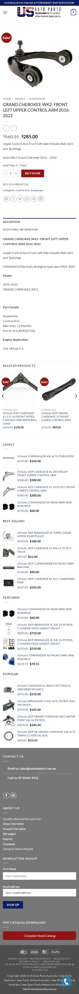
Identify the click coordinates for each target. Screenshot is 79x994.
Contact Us (40, 970)
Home (7, 98)
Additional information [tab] (20, 229)
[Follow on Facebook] (6, 795)
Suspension (37, 98)
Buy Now (32, 173)
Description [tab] (11, 221)
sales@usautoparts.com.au (38, 768)
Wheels (20, 98)
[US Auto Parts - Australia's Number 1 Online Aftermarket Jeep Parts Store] (39, 12)
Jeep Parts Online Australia (33, 980)
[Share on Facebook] (13, 199)
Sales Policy (61, 958)
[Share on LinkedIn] (41, 199)
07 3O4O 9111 (28, 778)
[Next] (76, 403)
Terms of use (51, 961)
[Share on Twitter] (20, 199)
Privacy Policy (18, 958)
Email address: (11, 886)
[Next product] (6, 128)
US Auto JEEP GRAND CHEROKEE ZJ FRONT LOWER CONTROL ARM (56, 416)
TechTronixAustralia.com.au (39, 989)
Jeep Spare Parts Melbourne (38, 984)
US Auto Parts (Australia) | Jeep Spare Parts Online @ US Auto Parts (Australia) (39, 966)
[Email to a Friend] (27, 199)
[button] (5, 12)
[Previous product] (14, 128)
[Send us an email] (13, 795)
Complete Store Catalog (39, 935)
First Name (9, 868)
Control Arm (23, 190)
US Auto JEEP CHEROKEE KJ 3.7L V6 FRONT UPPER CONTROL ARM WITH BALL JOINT (20, 418)
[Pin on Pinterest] (34, 199)
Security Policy (29, 961)
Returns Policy (40, 958)
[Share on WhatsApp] (6, 199)
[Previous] (3, 403)
